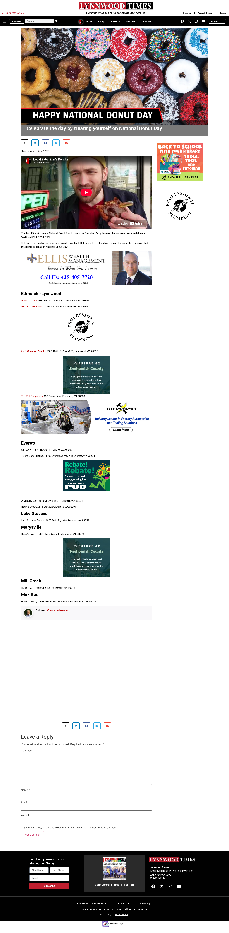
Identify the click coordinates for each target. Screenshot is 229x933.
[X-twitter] (189, 21)
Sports (222, 13)
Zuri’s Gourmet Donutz (33, 351)
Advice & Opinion (205, 13)
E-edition (187, 13)
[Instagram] (196, 21)
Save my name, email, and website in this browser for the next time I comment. (70, 834)
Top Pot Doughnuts (32, 396)
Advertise (115, 21)
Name (25, 797)
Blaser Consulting (122, 922)
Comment (28, 758)
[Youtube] (203, 21)
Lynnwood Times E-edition (92, 911)
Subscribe (146, 21)
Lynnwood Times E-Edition (114, 892)
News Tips (146, 911)
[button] (24, 142)
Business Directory (95, 21)
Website (25, 822)
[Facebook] (182, 21)
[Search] (56, 21)
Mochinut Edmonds (31, 306)
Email (25, 809)
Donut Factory (29, 300)
